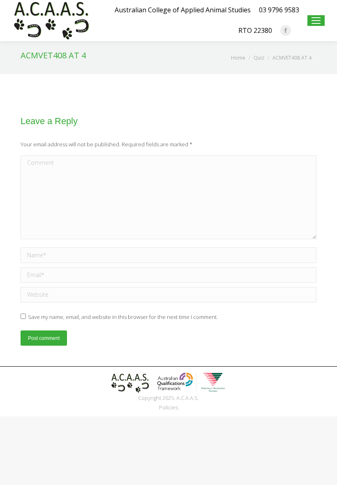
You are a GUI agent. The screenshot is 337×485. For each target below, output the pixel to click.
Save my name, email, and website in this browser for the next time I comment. (123, 317)
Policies (168, 407)
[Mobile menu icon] (316, 20)
